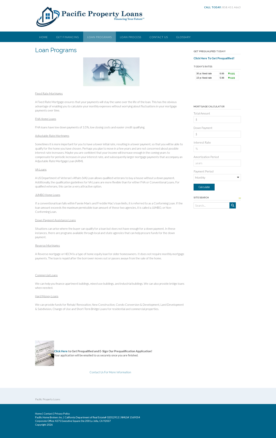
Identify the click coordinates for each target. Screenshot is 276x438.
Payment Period (203, 171)
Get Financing (67, 37)
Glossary (183, 37)
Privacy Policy (62, 413)
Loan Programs (99, 37)
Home (43, 37)
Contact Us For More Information (110, 372)
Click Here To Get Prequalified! (214, 58)
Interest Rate (202, 142)
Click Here (61, 351)
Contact (48, 413)
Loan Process (130, 37)
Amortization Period (206, 157)
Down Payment (203, 127)
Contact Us (158, 37)
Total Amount (202, 113)
